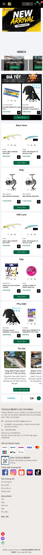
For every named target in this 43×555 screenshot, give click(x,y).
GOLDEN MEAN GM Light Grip (11, 108)
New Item (21, 125)
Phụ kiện (21, 304)
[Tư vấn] (3, 543)
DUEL (4, 149)
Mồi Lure (21, 214)
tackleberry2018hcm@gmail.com (18, 421)
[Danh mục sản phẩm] (4, 4)
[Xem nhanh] (11, 100)
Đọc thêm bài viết (21, 390)
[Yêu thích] (8, 100)
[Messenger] (3, 538)
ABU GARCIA (7, 194)
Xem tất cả (21, 117)
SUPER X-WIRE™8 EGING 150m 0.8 (29, 286)
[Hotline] (3, 534)
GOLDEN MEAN (7, 105)
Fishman (25, 105)
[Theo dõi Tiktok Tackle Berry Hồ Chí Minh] (38, 472)
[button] (38, 99)
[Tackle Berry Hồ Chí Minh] (9, 4)
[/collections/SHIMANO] (11, 398)
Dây (21, 259)
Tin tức (22, 348)
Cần (2, 499)
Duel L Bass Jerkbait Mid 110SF (10, 152)
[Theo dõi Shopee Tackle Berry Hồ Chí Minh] (21, 472)
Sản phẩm (5, 485)
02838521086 (10, 430)
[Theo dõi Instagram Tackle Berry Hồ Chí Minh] (13, 472)
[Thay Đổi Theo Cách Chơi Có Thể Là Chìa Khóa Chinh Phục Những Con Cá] (15, 359)
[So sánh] (15, 100)
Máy (21, 170)
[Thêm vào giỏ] (38, 112)
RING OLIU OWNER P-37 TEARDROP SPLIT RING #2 (31, 331)
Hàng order (5, 491)
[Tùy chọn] (19, 112)
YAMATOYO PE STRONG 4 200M (11, 286)
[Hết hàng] (38, 335)
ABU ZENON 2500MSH (30, 196)
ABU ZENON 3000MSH (11, 196)
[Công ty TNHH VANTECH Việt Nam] (21, 20)
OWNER (25, 328)
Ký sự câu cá (6, 488)
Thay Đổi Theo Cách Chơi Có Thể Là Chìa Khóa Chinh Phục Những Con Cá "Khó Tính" (15, 372)
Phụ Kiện (4, 512)
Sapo (29, 552)
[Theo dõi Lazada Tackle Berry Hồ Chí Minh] (30, 472)
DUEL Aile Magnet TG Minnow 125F (30, 152)
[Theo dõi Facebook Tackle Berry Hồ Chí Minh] (5, 472)
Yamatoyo (6, 283)
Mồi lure (4, 505)
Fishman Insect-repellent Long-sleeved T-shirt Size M (31, 108)
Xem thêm (21, 163)
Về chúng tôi (6, 482)
